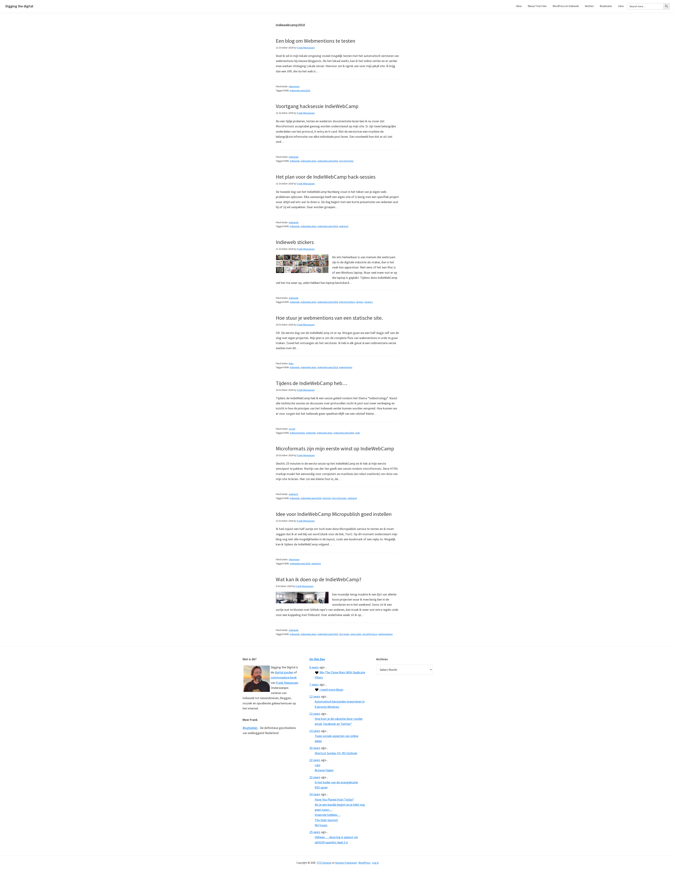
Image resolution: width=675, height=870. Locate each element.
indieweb (293, 156)
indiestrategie (297, 432)
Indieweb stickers (295, 242)
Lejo (317, 765)
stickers (368, 302)
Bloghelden (250, 728)
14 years (314, 731)
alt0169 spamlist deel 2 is (331, 842)
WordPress (364, 862)
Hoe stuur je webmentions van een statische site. (329, 317)
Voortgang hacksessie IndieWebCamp (317, 106)
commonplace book (284, 677)
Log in (375, 862)
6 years (314, 667)
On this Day (317, 659)
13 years (314, 714)
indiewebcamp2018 (300, 90)
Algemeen (294, 86)
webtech (343, 226)
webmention (345, 367)
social (292, 428)
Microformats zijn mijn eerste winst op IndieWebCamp (335, 448)
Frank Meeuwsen (287, 683)
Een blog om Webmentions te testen (315, 40)
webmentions (385, 634)
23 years (314, 777)
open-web (355, 634)
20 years (314, 748)
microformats (346, 160)
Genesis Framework (346, 862)
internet (326, 498)
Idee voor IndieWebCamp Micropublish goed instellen (334, 514)
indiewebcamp (308, 160)
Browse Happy (324, 770)
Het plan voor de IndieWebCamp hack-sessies (325, 176)
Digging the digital (19, 6)
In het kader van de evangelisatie (336, 782)
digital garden (284, 672)
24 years (314, 794)
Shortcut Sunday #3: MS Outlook (336, 753)
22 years (314, 760)
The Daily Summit (326, 820)
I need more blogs (331, 689)
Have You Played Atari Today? (334, 799)
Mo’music (321, 825)
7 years (314, 684)
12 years (314, 696)
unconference (369, 634)
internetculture (347, 302)
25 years (314, 832)
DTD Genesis (324, 862)
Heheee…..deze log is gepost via (336, 837)
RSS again (321, 787)
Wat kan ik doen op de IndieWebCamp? (318, 579)
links (291, 363)
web (357, 432)
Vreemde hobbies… (327, 815)
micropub (344, 634)
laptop (359, 302)
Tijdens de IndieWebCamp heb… (311, 383)
